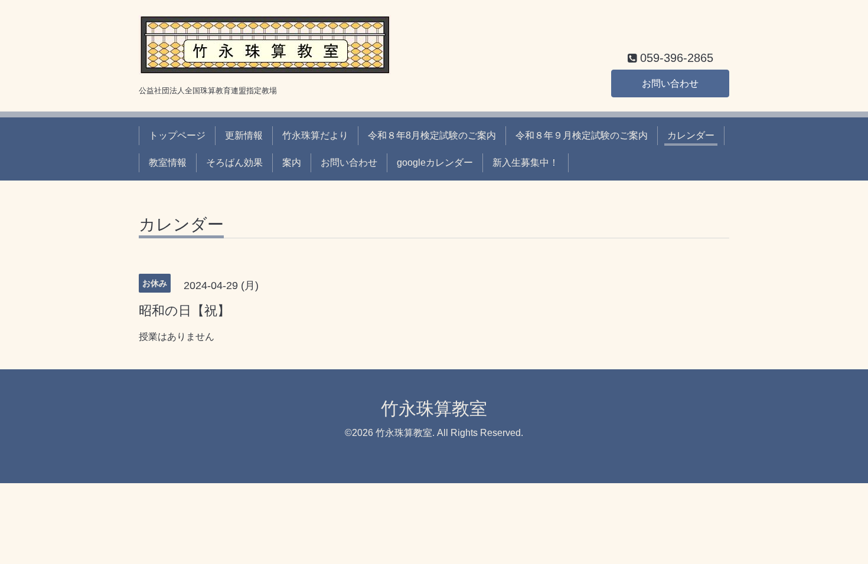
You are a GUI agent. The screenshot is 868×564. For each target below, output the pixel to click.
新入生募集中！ (525, 163)
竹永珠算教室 (434, 408)
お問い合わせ (670, 83)
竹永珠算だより (315, 135)
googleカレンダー (435, 163)
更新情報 (244, 135)
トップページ (177, 135)
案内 (291, 163)
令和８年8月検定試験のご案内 (432, 135)
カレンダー (690, 135)
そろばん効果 (234, 163)
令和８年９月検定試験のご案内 (581, 135)
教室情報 (168, 163)
